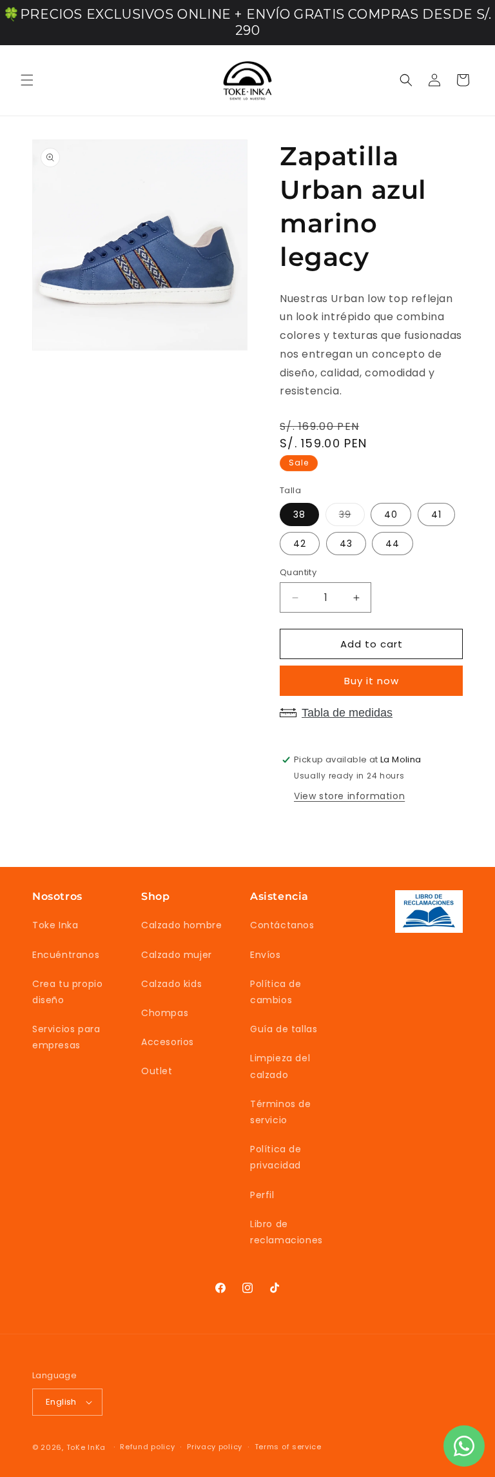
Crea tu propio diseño (67, 991)
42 (299, 543)
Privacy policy (214, 1446)
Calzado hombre (181, 925)
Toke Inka (55, 925)
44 (392, 543)
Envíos (265, 954)
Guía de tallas (283, 1029)
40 (391, 514)
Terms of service (288, 1446)
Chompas (164, 1012)
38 (299, 514)
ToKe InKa (86, 1447)
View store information (349, 795)
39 (352, 516)
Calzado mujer (176, 954)
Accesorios (167, 1041)
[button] (27, 80)
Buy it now (371, 681)
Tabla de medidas (347, 712)
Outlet (157, 1070)
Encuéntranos (65, 954)
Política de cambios (276, 991)
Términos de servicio (280, 1111)
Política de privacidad (276, 1157)
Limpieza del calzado (280, 1066)
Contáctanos (282, 925)
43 (346, 543)
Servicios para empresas (66, 1037)
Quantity (298, 572)
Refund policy (147, 1446)
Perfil (262, 1194)
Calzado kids (171, 983)
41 (436, 514)
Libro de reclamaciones (286, 1232)
